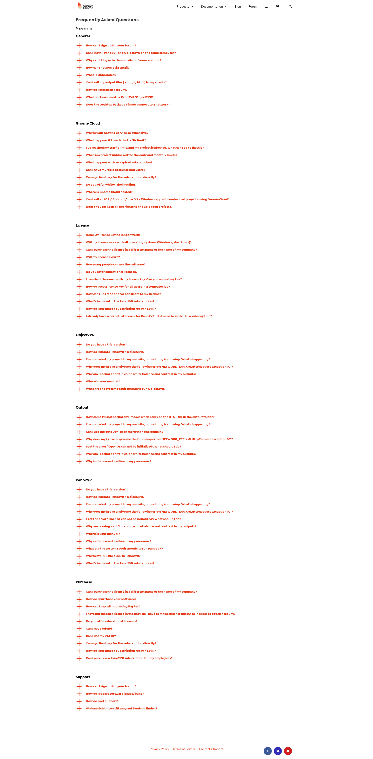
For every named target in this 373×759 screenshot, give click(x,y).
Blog (238, 6)
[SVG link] (85, 6)
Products (183, 6)
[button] (186, 46)
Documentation (212, 6)
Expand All (84, 28)
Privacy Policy (159, 749)
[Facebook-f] (268, 751)
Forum (253, 6)
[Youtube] (288, 751)
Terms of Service (184, 749)
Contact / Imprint (211, 749)
